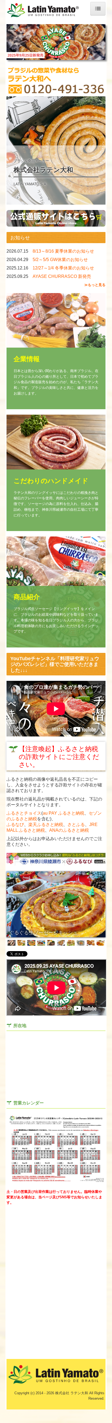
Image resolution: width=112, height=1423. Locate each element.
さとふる (76, 824)
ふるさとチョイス (24, 813)
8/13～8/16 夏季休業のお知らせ (63, 251)
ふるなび (15, 824)
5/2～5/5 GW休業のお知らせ (60, 259)
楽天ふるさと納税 (45, 824)
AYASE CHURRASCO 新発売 (62, 276)
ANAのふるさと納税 (69, 830)
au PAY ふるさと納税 (63, 813)
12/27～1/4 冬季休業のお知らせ (63, 268)
